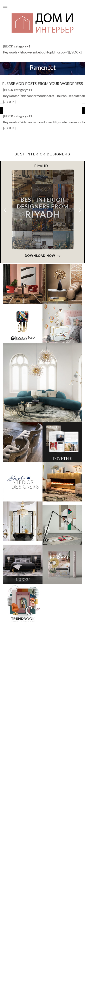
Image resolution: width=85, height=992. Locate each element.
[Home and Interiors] (12, 12)
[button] (80, 210)
